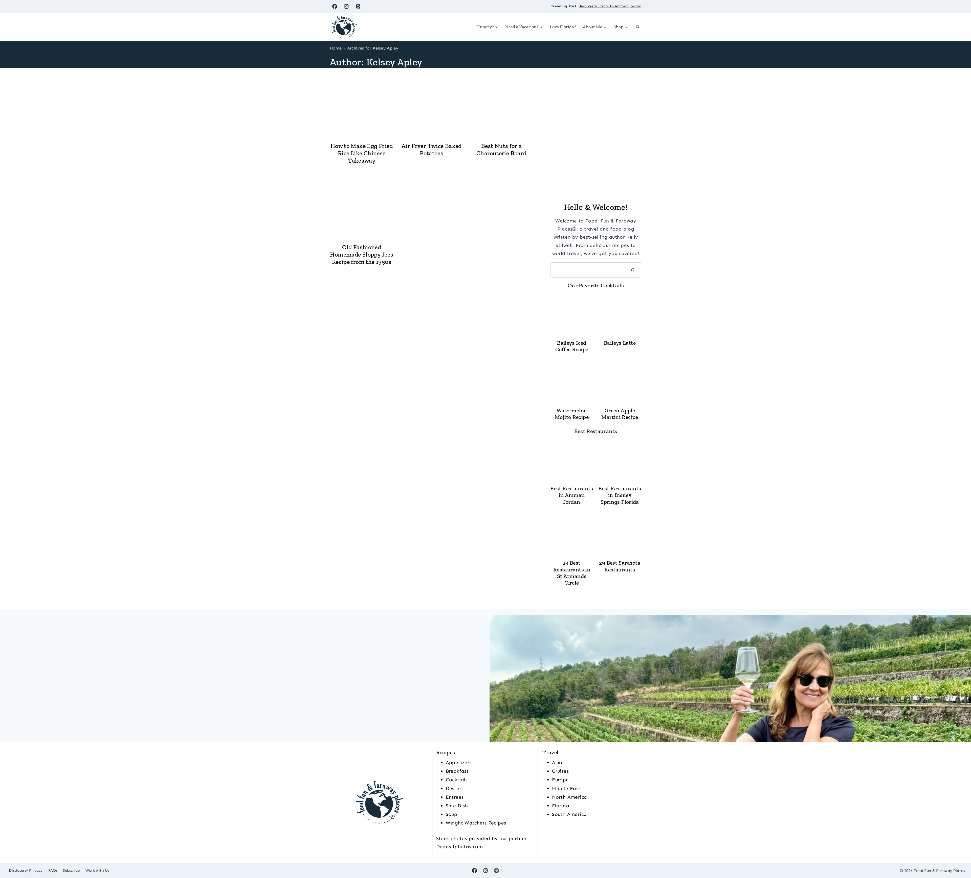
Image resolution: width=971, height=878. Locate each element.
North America (569, 797)
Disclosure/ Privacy (25, 870)
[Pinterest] (358, 6)
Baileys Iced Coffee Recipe (571, 346)
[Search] (632, 270)
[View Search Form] (637, 27)
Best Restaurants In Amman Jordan (610, 6)
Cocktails (457, 780)
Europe (560, 780)
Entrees (455, 797)
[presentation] (362, 106)
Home (336, 48)
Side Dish (457, 806)
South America (569, 814)
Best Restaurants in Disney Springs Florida (619, 495)
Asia (557, 762)
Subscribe (71, 870)
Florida (560, 806)
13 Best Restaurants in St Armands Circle (571, 573)
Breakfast (457, 771)
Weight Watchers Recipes (476, 823)
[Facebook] (334, 6)
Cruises (560, 771)
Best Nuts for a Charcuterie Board (501, 149)
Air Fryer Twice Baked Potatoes (432, 149)
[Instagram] (346, 6)
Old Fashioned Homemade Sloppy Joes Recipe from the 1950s (361, 254)
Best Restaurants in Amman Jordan (571, 495)
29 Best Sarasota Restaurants (619, 566)
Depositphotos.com (459, 846)
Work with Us (97, 870)
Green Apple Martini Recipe (619, 413)
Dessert (455, 788)
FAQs (52, 870)
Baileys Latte (620, 343)
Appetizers (459, 762)
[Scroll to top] (958, 858)
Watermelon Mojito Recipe (572, 413)
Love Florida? (563, 27)
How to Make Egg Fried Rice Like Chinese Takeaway (361, 153)
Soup (451, 814)
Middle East (566, 788)
